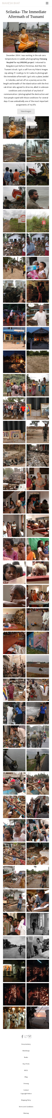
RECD (26, 1070)
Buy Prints (26, 1064)
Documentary (26, 1044)
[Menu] (47, 3)
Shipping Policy (26, 1100)
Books (26, 1057)
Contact (26, 1090)
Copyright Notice (26, 1093)
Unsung (26, 1083)
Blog (26, 1077)
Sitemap (26, 1113)
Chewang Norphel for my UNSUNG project (26, 60)
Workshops (26, 1050)
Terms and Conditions (26, 1106)
